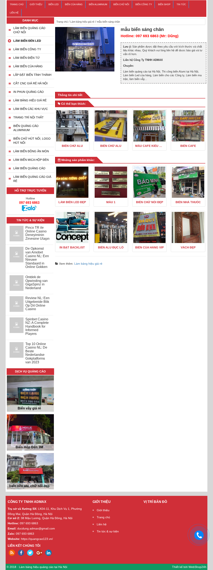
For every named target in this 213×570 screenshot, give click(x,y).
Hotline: (13, 523)
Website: (14, 539)
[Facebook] (21, 553)
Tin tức (181, 4)
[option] (30, 394)
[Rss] (12, 553)
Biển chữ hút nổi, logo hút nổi (32, 140)
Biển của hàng (74, 4)
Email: (12, 528)
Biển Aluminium (98, 4)
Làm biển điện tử (26, 57)
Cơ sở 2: (14, 518)
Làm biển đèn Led (27, 40)
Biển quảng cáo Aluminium (25, 128)
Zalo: (11, 533)
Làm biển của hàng (28, 66)
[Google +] (39, 553)
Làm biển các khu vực (30, 109)
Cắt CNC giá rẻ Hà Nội (30, 83)
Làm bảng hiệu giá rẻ (82, 21)
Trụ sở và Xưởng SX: (22, 508)
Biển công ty (143, 4)
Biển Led (53, 4)
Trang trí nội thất (28, 117)
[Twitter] (30, 553)
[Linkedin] (48, 553)
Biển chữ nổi (121, 4)
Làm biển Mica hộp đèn (31, 159)
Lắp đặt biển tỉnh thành (32, 74)
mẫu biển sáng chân (108, 21)
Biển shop (164, 4)
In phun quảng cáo (28, 91)
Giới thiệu (36, 4)
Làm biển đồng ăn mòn (31, 151)
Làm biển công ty (27, 49)
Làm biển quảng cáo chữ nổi (29, 30)
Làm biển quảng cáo (29, 168)
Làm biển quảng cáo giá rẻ (32, 179)
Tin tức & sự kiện (108, 531)
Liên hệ (14, 12)
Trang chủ (17, 4)
